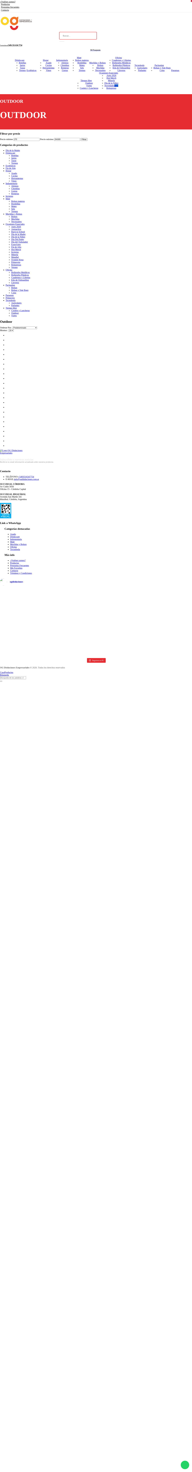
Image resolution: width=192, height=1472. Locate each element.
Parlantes (142, 70)
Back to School (18, 232)
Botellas (22, 63)
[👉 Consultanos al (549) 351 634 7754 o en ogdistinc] (96, 615)
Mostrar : (4, 330)
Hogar (45, 60)
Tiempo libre (86, 80)
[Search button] (61, 41)
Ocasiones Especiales (108, 73)
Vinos (48, 70)
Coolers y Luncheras (89, 88)
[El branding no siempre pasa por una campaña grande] (31, 622)
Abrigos (64, 63)
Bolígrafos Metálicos (121, 63)
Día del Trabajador (19, 242)
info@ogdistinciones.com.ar (26, 479)
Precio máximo (46, 139)
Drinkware (19, 60)
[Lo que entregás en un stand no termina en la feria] (31, 596)
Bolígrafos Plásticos (121, 65)
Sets (82, 68)
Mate (79, 57)
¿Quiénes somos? (7, 2)
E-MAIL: (10, 479)
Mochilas (100, 68)
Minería (111, 80)
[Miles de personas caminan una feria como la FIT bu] (96, 599)
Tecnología (139, 65)
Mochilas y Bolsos (97, 63)
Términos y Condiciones (21, 573)
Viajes (89, 85)
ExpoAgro (16, 244)
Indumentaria (62, 60)
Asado (48, 63)
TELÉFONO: (12, 477)
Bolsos (100, 65)
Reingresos (111, 88)
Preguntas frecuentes (10, 7)
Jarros (22, 65)
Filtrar (84, 139)
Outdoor (89, 83)
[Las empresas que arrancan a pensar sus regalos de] (160, 645)
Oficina (118, 57)
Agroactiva (16, 229)
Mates (82, 65)
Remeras (65, 68)
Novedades (111, 85)
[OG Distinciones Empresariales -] (16, 30)
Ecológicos (31, 70)
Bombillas (81, 63)
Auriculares (142, 68)
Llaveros (121, 70)
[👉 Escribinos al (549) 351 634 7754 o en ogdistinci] (31, 639)
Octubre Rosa (17, 260)
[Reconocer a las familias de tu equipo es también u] (96, 643)
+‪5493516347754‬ (26, 477)
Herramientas (48, 68)
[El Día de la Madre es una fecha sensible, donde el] (160, 622)
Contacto (5, 10)
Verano (14, 267)
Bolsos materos (82, 60)
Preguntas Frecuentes (19, 565)
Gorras (65, 70)
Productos (5, 4)
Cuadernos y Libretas (121, 60)
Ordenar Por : (6, 327)
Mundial (15, 257)
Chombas (65, 65)
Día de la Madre (13, 150)
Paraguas (175, 70)
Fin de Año (11, 168)
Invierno (9, 196)
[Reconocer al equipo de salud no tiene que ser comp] (160, 596)
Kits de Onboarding (121, 68)
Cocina (48, 65)
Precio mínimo (6, 139)
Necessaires (100, 70)
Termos (22, 70)
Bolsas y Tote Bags (162, 68)
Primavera (15, 262)
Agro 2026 (111, 75)
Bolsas (14, 287)
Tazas (22, 68)
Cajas (162, 70)
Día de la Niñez (111, 83)
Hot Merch (111, 78)
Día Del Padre (17, 239)
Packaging (159, 65)
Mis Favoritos (16, 568)
